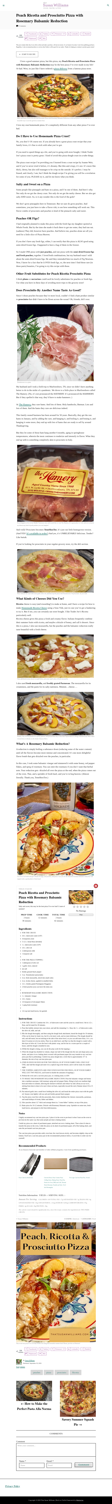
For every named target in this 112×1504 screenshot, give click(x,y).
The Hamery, (25, 404)
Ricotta (75, 1372)
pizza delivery (60, 68)
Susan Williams (30, 1360)
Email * (50, 1461)
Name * (22, 1461)
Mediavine (79, 1500)
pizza (48, 1372)
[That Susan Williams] (55, 5)
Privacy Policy (12, 1486)
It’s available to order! (37, 533)
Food (17, 1367)
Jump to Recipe (28, 54)
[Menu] (3, 5)
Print (81, 915)
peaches (36, 1372)
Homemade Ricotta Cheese (34, 608)
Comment (20, 1441)
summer (22, 1367)
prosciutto (61, 1372)
